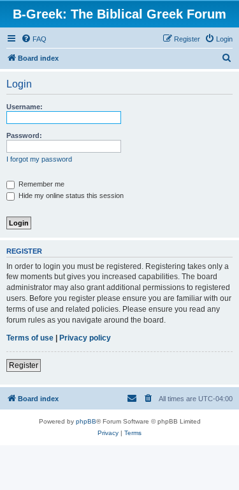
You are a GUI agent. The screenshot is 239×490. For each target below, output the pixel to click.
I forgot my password (39, 159)
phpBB (86, 421)
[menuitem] (34, 39)
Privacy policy (85, 337)
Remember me (40, 184)
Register (23, 365)
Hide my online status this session (70, 195)
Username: (24, 107)
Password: (24, 135)
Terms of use (30, 337)
